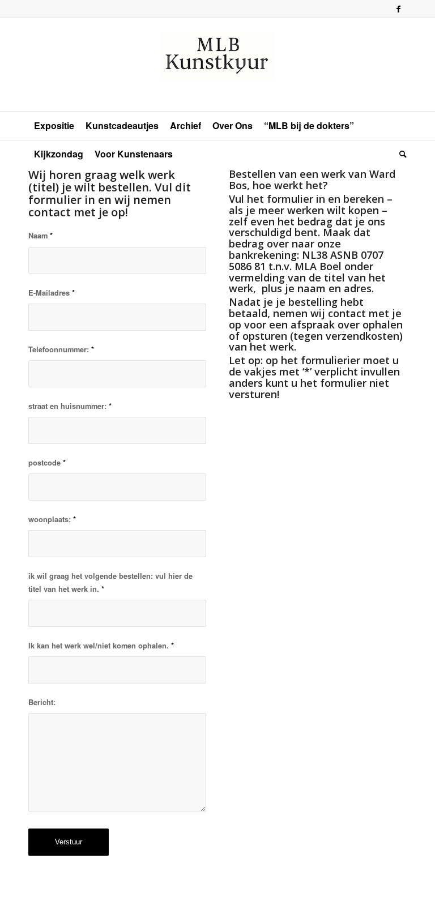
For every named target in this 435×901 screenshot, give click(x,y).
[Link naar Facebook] (398, 8)
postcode (47, 463)
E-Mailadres (51, 293)
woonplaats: (52, 519)
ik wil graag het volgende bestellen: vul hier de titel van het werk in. (110, 582)
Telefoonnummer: (61, 349)
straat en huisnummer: (70, 406)
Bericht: (42, 702)
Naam (40, 235)
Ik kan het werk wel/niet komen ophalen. (101, 645)
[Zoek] (400, 154)
